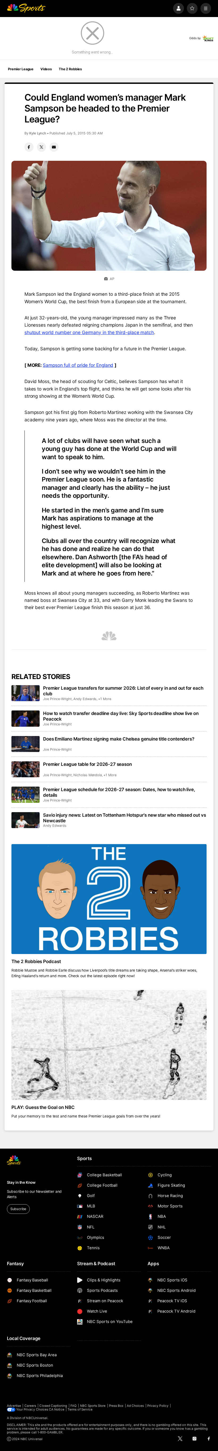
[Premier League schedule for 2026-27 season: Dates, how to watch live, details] (25, 795)
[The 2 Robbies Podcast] (109, 899)
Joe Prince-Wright (57, 699)
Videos (46, 69)
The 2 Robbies (70, 69)
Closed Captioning (53, 1406)
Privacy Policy (158, 1406)
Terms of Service (80, 1409)
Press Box (116, 1406)
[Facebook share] (28, 146)
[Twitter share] (41, 146)
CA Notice (56, 1409)
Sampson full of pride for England (78, 365)
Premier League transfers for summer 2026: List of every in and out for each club (123, 690)
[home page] (26, 8)
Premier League (20, 69)
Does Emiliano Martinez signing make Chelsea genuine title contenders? (118, 739)
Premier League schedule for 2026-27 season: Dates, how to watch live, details (119, 792)
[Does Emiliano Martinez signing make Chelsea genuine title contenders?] (25, 744)
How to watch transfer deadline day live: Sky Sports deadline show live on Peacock (121, 716)
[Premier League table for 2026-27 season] (25, 769)
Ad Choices (135, 1406)
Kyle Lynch (37, 133)
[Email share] (53, 146)
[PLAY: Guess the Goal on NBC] (109, 1045)
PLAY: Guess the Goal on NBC (43, 1107)
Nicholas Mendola (87, 775)
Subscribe (18, 1209)
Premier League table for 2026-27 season (87, 764)
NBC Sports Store (93, 1406)
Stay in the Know (21, 1182)
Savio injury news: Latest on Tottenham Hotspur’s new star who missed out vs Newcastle (124, 817)
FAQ (73, 1406)
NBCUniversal (36, 1418)
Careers (30, 1406)
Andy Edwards (85, 699)
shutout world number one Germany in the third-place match (89, 332)
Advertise (14, 1406)
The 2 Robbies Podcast (36, 961)
